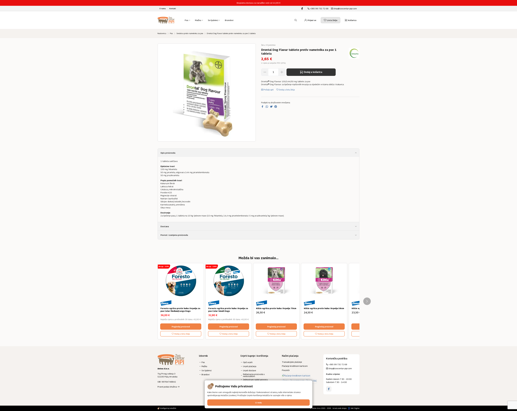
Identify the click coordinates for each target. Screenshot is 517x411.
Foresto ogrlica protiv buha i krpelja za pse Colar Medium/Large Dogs (180, 309)
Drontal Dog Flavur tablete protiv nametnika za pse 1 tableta (231, 33)
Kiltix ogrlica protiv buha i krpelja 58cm (324, 308)
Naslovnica (162, 33)
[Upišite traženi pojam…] (295, 20)
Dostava (164, 226)
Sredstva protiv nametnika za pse (190, 33)
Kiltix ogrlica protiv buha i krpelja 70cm (276, 308)
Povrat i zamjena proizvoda (174, 235)
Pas (171, 33)
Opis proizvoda (167, 153)
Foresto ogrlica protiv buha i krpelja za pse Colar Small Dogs (228, 309)
